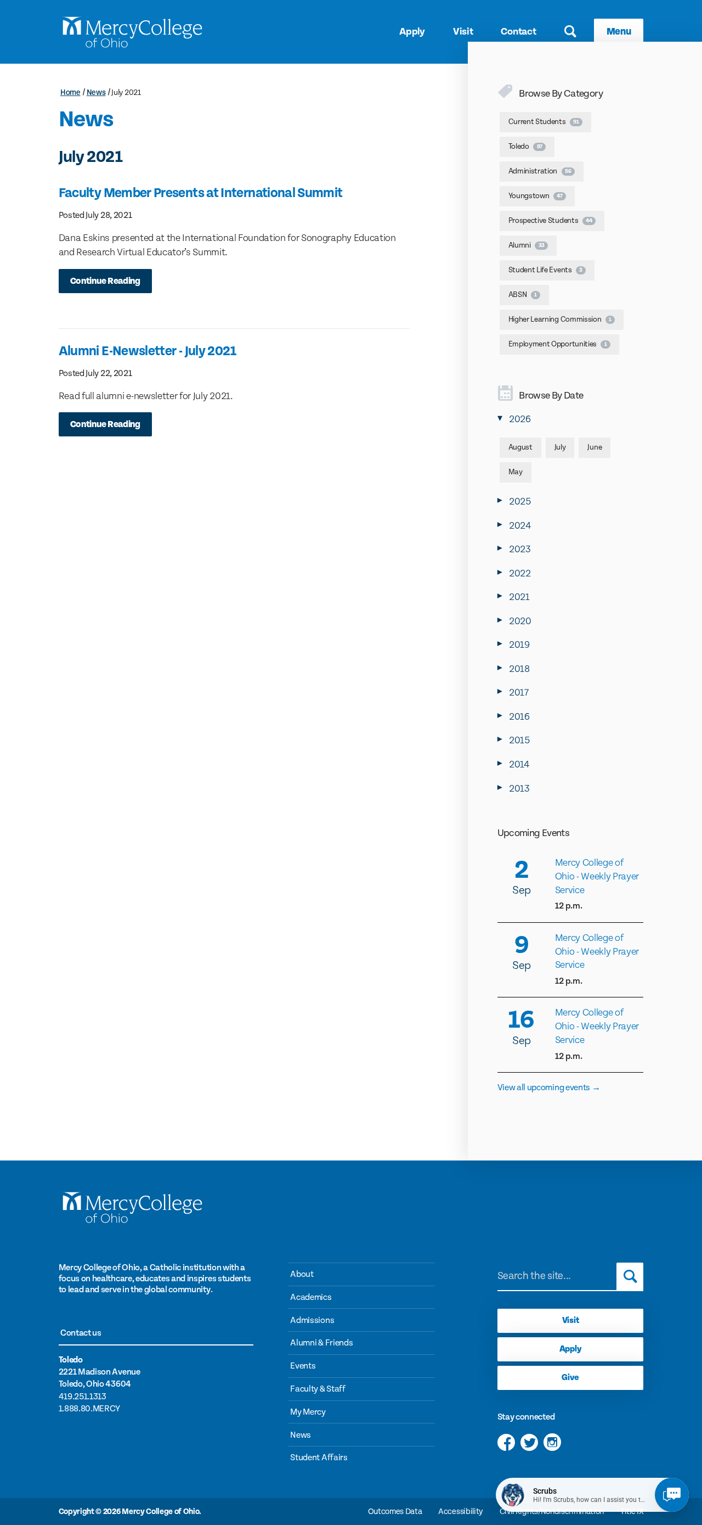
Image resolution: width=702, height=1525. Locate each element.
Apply (411, 31)
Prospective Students (550, 220)
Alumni (526, 245)
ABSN (522, 294)
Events (302, 1366)
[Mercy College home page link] (132, 32)
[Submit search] (629, 1276)
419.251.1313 (82, 1397)
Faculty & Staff (317, 1389)
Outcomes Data (395, 1511)
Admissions (312, 1320)
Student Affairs (318, 1458)
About (301, 1274)
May (515, 472)
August (520, 447)
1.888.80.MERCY (90, 1409)
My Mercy (307, 1412)
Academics (310, 1297)
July (560, 447)
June (594, 447)
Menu (619, 31)
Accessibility (460, 1511)
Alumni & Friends (321, 1343)
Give (570, 1377)
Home (70, 92)
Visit (463, 31)
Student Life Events (545, 270)
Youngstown (535, 196)
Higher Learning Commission (560, 319)
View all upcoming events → (549, 1088)
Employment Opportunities (557, 344)
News (96, 92)
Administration (539, 171)
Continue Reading (105, 281)
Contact (518, 31)
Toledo (525, 146)
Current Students (543, 121)
